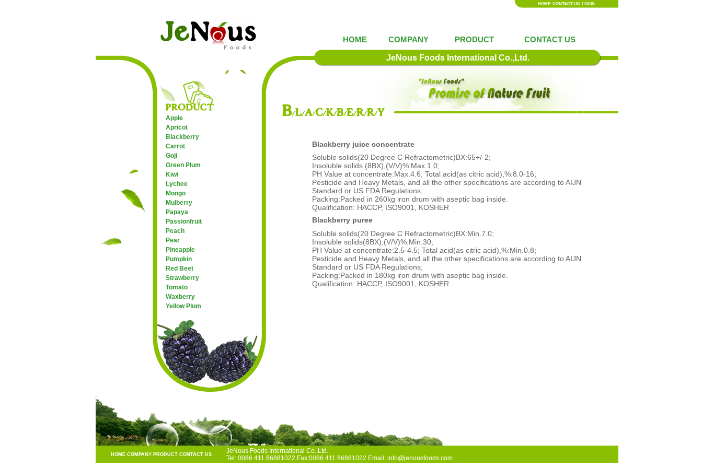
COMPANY (408, 39)
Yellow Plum (183, 306)
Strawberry (182, 278)
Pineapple (180, 249)
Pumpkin (179, 259)
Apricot (177, 127)
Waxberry (180, 296)
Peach (175, 231)
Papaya (177, 212)
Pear (173, 240)
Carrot (175, 146)
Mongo (176, 193)
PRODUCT (474, 39)
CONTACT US (566, 4)
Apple (174, 118)
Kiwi (172, 174)
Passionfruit (184, 221)
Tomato (177, 287)
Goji (171, 155)
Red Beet (179, 268)
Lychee (177, 184)
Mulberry (179, 202)
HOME (544, 4)
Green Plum (183, 165)
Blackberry (182, 137)
